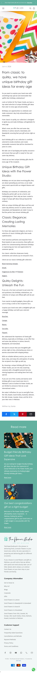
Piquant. (4, 333)
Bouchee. (5, 316)
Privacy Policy (8, 643)
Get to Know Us (9, 583)
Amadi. (4, 268)
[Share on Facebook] (6, 414)
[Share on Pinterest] (23, 414)
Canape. (4, 320)
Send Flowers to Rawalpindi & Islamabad (17, 603)
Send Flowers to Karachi (12, 607)
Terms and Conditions (11, 646)
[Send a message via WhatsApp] (33, 669)
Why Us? (7, 586)
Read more (7, 477)
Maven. (4, 324)
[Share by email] (31, 414)
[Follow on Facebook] (5, 653)
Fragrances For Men (8, 272)
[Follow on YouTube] (16, 653)
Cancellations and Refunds (13, 636)
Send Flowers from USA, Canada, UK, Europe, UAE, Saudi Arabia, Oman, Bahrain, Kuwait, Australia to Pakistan (18, 616)
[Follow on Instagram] (10, 653)
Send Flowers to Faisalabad (13, 610)
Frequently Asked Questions (13, 633)
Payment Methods (10, 639)
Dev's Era (18, 660)
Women (20, 272)
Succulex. (5, 329)
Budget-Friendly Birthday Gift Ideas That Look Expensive (17, 456)
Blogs (6, 590)
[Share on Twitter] (14, 414)
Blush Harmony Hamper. (10, 264)
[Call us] (26, 653)
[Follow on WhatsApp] (21, 653)
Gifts (5, 596)
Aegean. (4, 276)
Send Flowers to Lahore (12, 600)
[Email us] (32, 653)
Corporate (7, 593)
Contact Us (7, 629)
